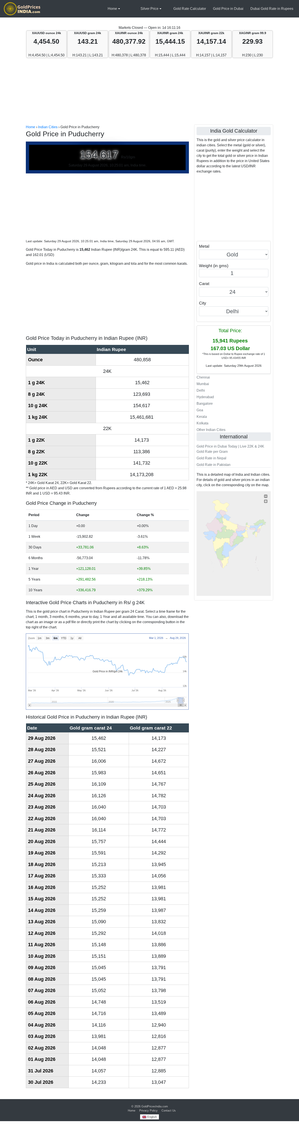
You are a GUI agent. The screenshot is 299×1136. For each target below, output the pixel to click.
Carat (204, 283)
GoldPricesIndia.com (154, 1106)
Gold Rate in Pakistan (213, 465)
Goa (200, 410)
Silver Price (149, 8)
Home (112, 8)
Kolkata (202, 423)
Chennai (203, 377)
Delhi (201, 390)
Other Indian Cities (211, 430)
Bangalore (205, 403)
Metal (204, 246)
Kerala (202, 416)
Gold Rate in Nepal (211, 458)
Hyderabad (205, 397)
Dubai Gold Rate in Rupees (271, 8)
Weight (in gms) (213, 265)
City (202, 303)
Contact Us (169, 1110)
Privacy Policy (148, 1110)
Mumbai (203, 384)
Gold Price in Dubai (228, 8)
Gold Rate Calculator (189, 8)
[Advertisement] (149, 91)
